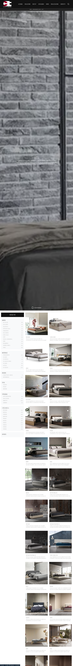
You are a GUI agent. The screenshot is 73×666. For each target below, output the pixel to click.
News (47, 4)
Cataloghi (41, 4)
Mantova (5, 416)
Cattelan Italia (6, 328)
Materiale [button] (5, 353)
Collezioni (27, 4)
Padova (4, 418)
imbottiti (5, 400)
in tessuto (5, 367)
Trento (4, 422)
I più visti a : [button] (5, 408)
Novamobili (5, 343)
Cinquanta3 (5, 330)
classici (5, 384)
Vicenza (5, 429)
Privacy (2, 665)
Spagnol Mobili (6, 345)
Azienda (20, 4)
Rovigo (4, 420)
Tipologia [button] (4, 394)
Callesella (5, 326)
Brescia (5, 412)
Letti (42, 9)
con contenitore (7, 396)
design (4, 386)
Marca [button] (4, 320)
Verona (4, 427)
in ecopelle (5, 359)
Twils (4, 347)
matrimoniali (6, 377)
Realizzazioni (54, 4)
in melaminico (6, 355)
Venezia (5, 424)
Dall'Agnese (6, 332)
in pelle (5, 365)
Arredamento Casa (37, 9)
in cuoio (5, 357)
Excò (4, 337)
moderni (5, 389)
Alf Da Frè (5, 322)
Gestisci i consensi (15, 665)
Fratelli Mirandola (7, 339)
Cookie (7, 665)
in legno (5, 363)
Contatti (63, 4)
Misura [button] (4, 373)
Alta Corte (5, 324)
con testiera (6, 398)
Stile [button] (3, 382)
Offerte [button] (4, 434)
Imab (4, 341)
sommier (5, 402)
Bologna (5, 410)
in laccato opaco (7, 361)
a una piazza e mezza (8, 375)
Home (31, 9)
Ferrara (5, 414)
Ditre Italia (6, 335)
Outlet (34, 4)
